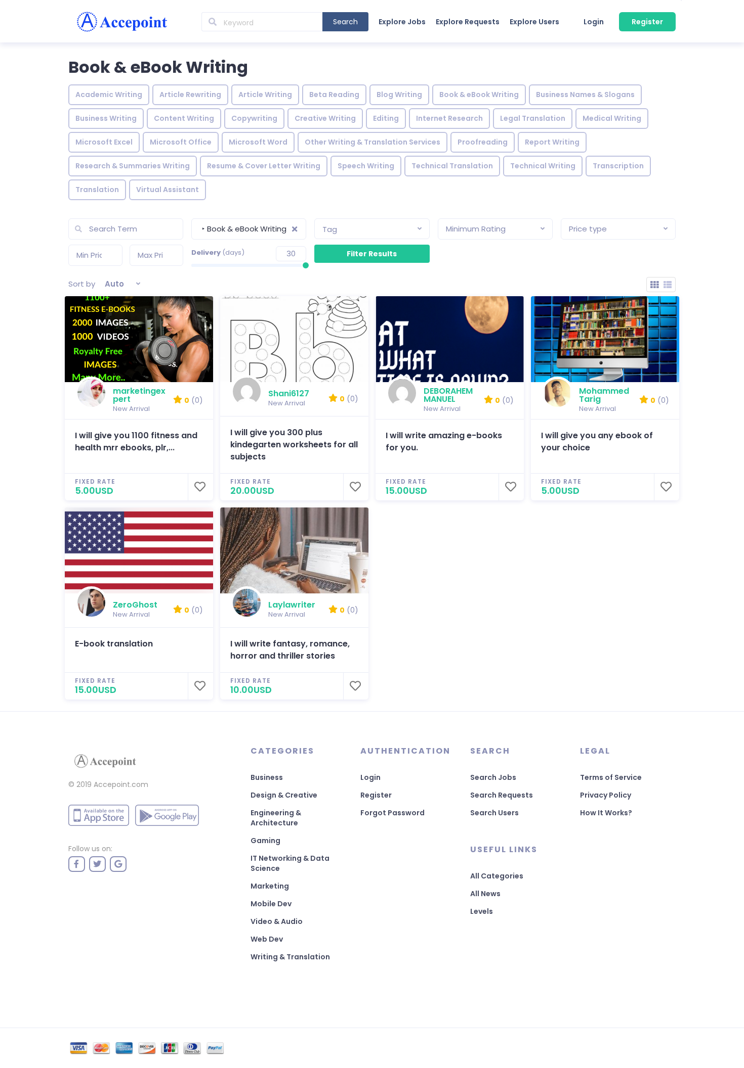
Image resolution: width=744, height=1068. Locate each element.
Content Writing (184, 118)
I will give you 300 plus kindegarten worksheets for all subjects (294, 444)
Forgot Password (392, 813)
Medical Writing (612, 118)
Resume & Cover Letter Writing (263, 166)
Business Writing (106, 118)
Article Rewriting (190, 94)
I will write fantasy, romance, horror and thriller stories (290, 650)
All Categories (496, 876)
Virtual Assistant (167, 189)
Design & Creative (284, 795)
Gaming (265, 840)
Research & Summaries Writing (132, 166)
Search (345, 22)
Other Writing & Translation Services (372, 142)
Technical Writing (542, 166)
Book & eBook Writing (479, 94)
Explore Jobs (402, 21)
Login (594, 22)
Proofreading (483, 142)
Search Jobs (493, 777)
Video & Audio (277, 921)
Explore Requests (468, 21)
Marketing (270, 886)
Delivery (217, 252)
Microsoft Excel (104, 142)
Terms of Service (611, 777)
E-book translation (114, 643)
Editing (386, 118)
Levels (481, 911)
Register (647, 22)
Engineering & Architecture (276, 818)
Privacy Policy (605, 795)
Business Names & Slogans (585, 94)
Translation (97, 189)
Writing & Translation (290, 957)
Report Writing (552, 142)
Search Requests (501, 795)
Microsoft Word (258, 142)
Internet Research (449, 118)
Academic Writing (108, 94)
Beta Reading (334, 94)
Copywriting (254, 118)
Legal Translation (532, 118)
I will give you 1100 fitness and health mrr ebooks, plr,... (136, 441)
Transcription (618, 166)
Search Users (494, 813)
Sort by (81, 283)
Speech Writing (366, 166)
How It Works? (606, 813)
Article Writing (265, 94)
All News (485, 894)
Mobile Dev (271, 904)
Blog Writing (399, 94)
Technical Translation (452, 166)
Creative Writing (325, 118)
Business (267, 777)
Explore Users (534, 21)
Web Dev (267, 939)
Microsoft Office (181, 142)
